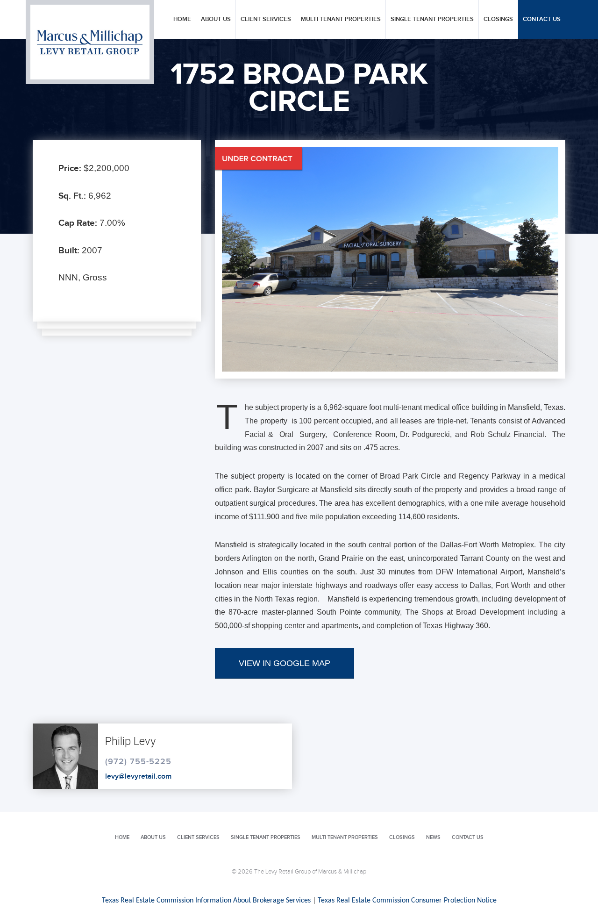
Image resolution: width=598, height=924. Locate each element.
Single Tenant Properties (432, 19)
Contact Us (542, 19)
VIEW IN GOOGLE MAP (284, 663)
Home (182, 19)
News (433, 837)
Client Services (266, 19)
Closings (498, 19)
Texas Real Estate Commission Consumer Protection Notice (407, 900)
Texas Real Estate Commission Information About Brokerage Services (206, 900)
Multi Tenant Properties (341, 19)
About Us (216, 19)
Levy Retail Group (90, 42)
